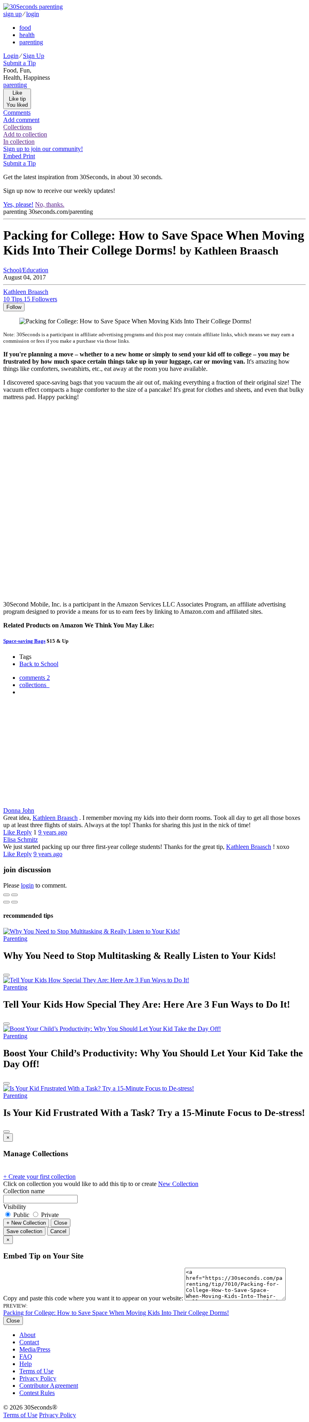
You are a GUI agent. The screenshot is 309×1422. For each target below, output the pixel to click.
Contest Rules (37, 1392)
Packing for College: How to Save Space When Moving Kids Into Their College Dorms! (116, 1312)
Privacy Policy (37, 1378)
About (27, 1334)
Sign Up (33, 55)
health (27, 34)
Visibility (14, 1206)
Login (11, 55)
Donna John (18, 810)
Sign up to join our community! (43, 148)
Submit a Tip (19, 63)
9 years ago (52, 832)
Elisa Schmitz (20, 839)
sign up (12, 13)
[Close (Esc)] (6, 895)
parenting (31, 42)
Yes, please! (18, 204)
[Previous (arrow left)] (6, 902)
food (25, 27)
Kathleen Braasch (55, 817)
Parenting (15, 938)
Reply (24, 832)
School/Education (25, 270)
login (32, 13)
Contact (29, 1342)
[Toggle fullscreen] (14, 895)
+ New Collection (26, 1223)
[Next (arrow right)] (14, 902)
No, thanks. (49, 204)
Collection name (24, 1191)
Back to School (38, 663)
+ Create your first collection (39, 1176)
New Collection (178, 1183)
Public (21, 1214)
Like (9, 832)
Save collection (24, 1231)
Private (49, 1214)
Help (25, 1363)
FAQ (25, 1356)
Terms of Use (36, 1371)
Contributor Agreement (48, 1385)
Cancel (58, 1231)
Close (60, 1223)
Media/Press (34, 1349)
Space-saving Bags (24, 641)
